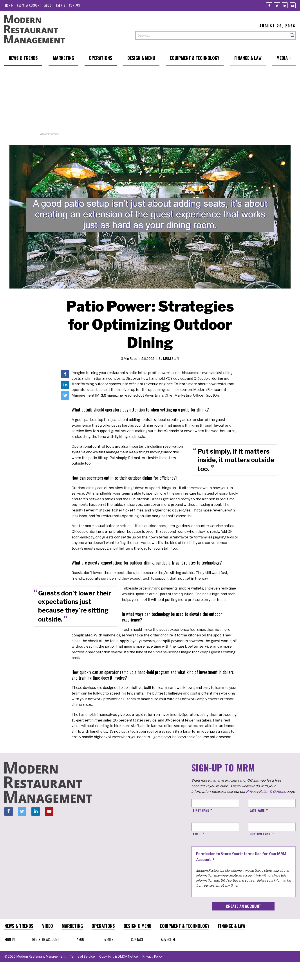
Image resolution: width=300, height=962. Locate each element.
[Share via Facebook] (65, 374)
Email (197, 833)
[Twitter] (277, 5)
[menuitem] (8, 5)
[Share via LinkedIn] (65, 385)
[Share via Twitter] (65, 395)
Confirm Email (260, 833)
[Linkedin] (285, 5)
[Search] (292, 35)
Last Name (257, 810)
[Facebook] (269, 5)
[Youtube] (293, 5)
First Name (201, 810)
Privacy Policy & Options (266, 791)
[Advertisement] (150, 101)
